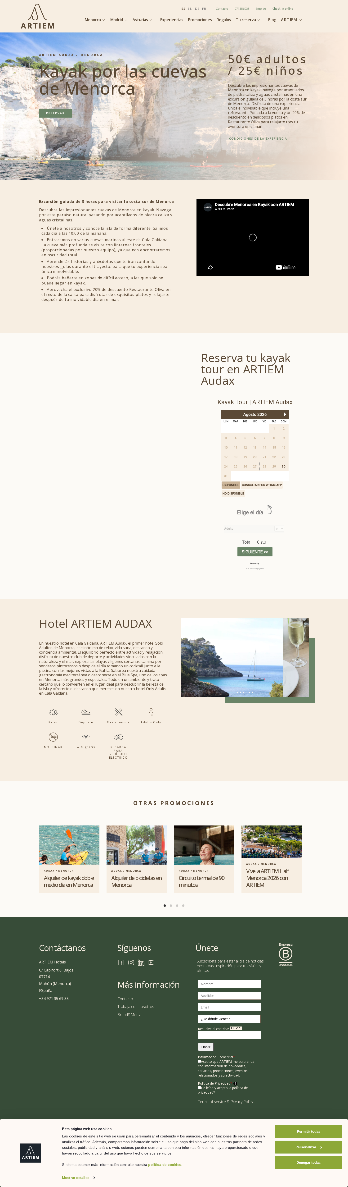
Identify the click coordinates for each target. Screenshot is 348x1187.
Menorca (93, 19)
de (197, 8)
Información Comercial (216, 1057)
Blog (272, 20)
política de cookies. (165, 1165)
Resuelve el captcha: (214, 1029)
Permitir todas (308, 1131)
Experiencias (171, 20)
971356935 (242, 8)
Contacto (222, 8)
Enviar (205, 1047)
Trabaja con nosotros (135, 1006)
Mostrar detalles (75, 1178)
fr (204, 8)
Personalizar (305, 1147)
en (190, 8)
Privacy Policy (242, 1101)
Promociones (200, 20)
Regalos (224, 20)
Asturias (141, 19)
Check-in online (282, 8)
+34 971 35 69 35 (54, 998)
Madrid (117, 19)
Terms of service (212, 1101)
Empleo (261, 8)
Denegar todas (308, 1162)
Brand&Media (129, 1014)
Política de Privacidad (217, 1083)
